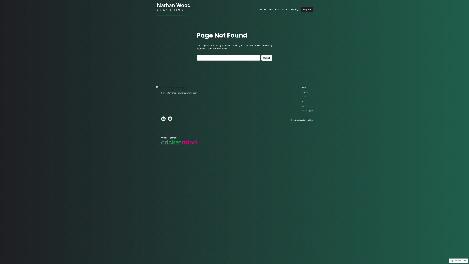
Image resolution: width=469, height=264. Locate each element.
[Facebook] (170, 118)
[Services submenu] (278, 9)
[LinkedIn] (163, 118)
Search (266, 58)
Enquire (307, 9)
